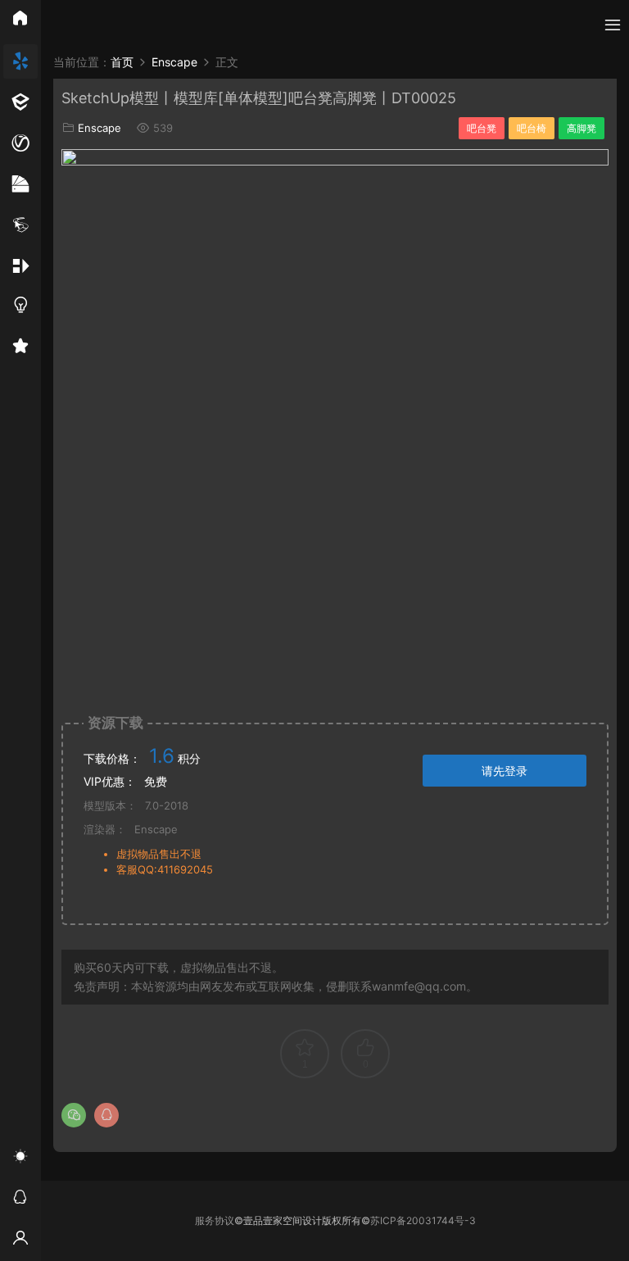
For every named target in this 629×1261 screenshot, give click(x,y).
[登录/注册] (20, 1240)
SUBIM (73, 24)
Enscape (99, 127)
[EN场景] (20, 102)
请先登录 (504, 771)
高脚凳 (581, 128)
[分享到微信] (73, 1115)
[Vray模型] (20, 143)
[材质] (20, 184)
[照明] (20, 307)
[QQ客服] (20, 1199)
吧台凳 (481, 128)
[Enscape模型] (20, 61)
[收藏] (20, 348)
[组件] (20, 266)
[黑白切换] (20, 1158)
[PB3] (20, 225)
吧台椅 (531, 128)
